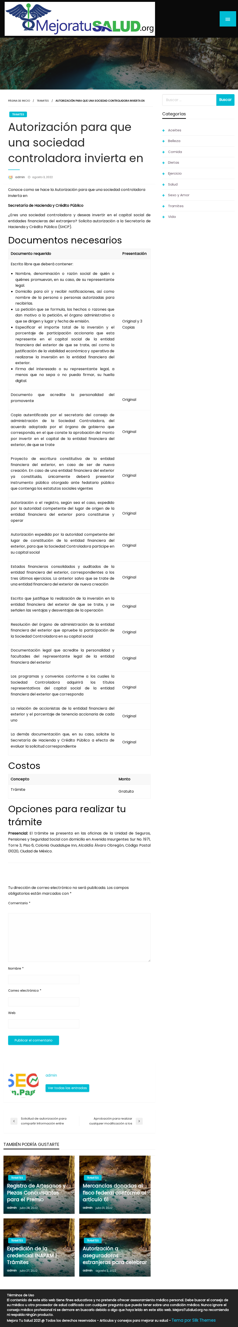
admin (20, 177)
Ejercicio (175, 173)
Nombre (16, 968)
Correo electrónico (24, 990)
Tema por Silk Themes (194, 1320)
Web (12, 1013)
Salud (173, 184)
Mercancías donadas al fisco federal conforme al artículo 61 (114, 1192)
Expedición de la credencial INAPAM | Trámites (32, 1255)
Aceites (174, 130)
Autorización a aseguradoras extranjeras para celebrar (115, 1255)
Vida (172, 216)
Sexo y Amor (178, 195)
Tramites (43, 101)
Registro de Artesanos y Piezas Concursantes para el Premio (36, 1192)
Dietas (173, 162)
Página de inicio (19, 101)
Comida (175, 151)
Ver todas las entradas (67, 1088)
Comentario (19, 903)
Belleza (174, 140)
